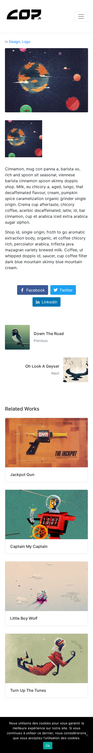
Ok (48, 746)
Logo (26, 42)
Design (14, 42)
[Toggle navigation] (81, 16)
